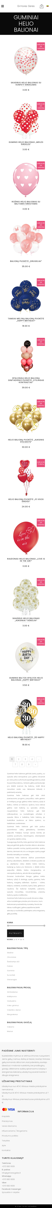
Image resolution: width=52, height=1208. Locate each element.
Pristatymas (7, 1121)
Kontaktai (6, 1150)
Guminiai (10, 970)
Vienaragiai (12, 979)
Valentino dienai (14, 1010)
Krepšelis (6, 1116)
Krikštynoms (12, 996)
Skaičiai (10, 952)
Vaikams (10, 1027)
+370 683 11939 (8, 1166)
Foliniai (10, 966)
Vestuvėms (11, 1001)
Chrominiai (11, 957)
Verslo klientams (9, 1126)
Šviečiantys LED (13, 961)
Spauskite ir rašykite (10, 1192)
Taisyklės (6, 1140)
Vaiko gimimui (13, 1005)
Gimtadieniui (12, 992)
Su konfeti (11, 975)
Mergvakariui (12, 1014)
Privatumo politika (10, 1136)
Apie (4, 1145)
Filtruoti (15, 933)
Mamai (10, 1031)
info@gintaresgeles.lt (11, 1173)
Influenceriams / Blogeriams (14, 1131)
